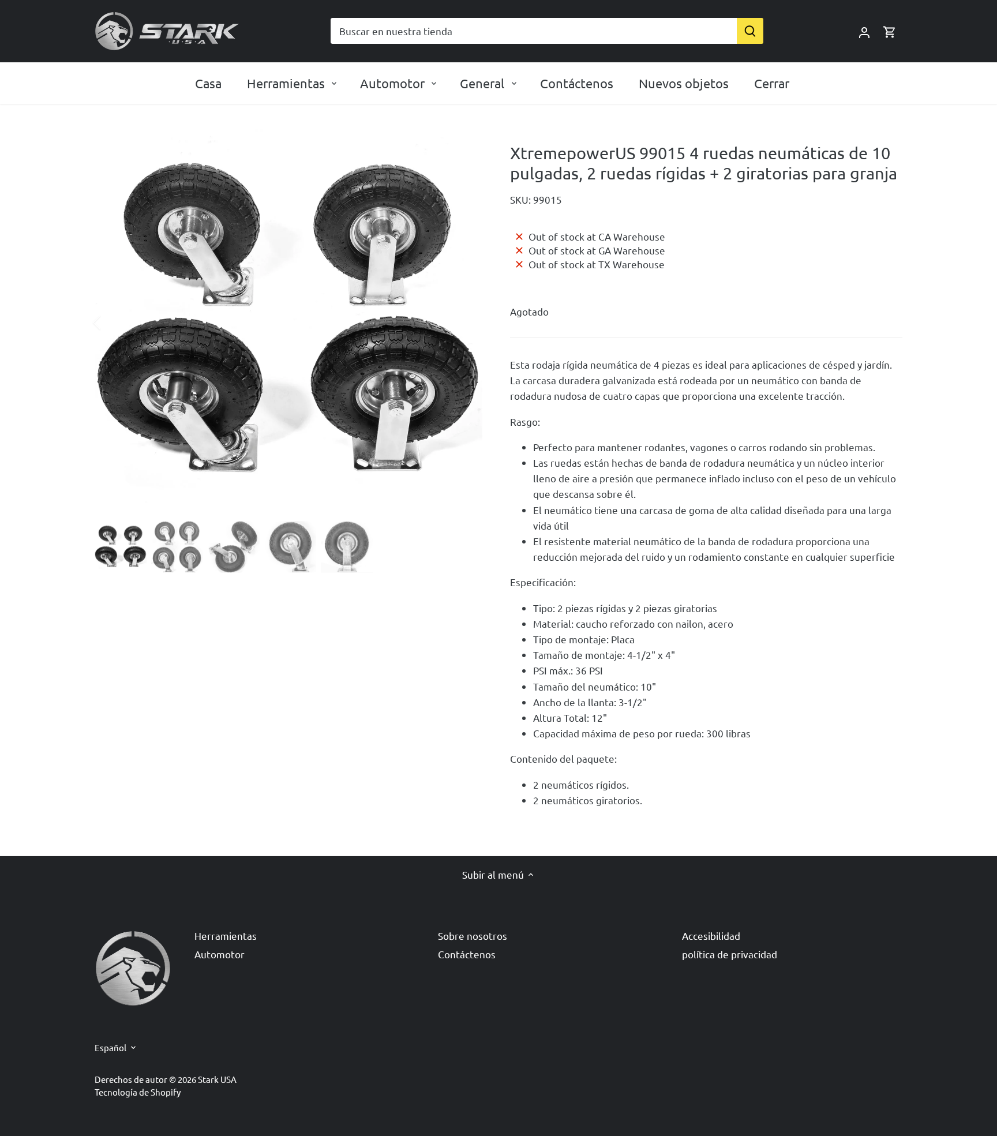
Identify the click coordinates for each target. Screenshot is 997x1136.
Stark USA (217, 1079)
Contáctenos (467, 954)
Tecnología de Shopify (138, 1091)
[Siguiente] (465, 322)
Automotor (219, 954)
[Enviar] (750, 31)
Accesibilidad (711, 935)
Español (110, 1048)
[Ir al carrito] (890, 31)
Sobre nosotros (472, 935)
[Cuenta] (864, 31)
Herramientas (225, 935)
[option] (288, 322)
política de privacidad (729, 954)
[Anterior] (112, 322)
